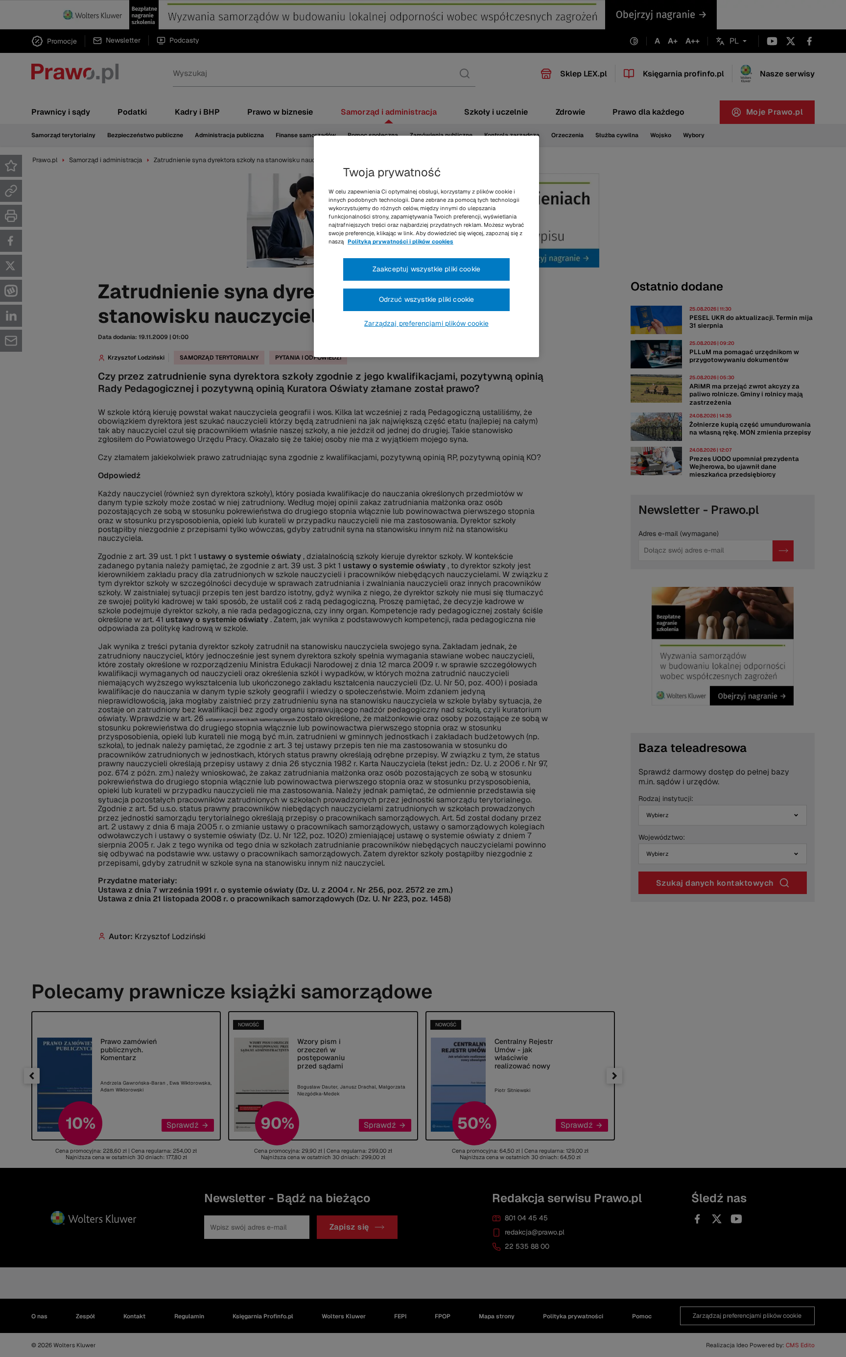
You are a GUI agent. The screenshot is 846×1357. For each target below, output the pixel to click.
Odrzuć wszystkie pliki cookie (426, 299)
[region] (426, 246)
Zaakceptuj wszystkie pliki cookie (426, 269)
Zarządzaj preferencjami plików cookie (426, 323)
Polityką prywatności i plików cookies (400, 241)
